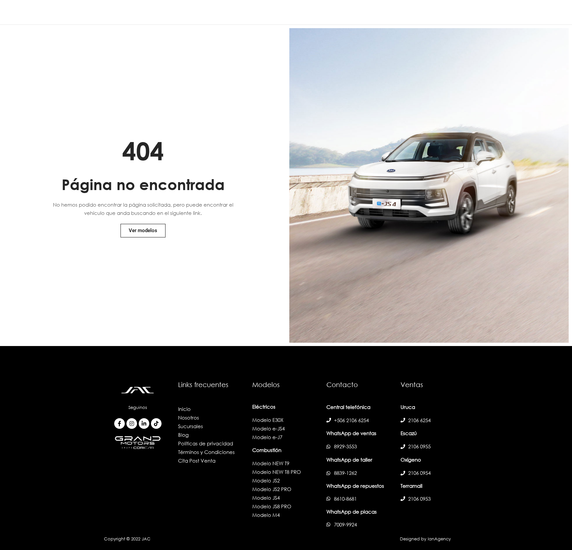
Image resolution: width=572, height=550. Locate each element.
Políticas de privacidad (205, 443)
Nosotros (188, 417)
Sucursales (190, 426)
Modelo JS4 (266, 497)
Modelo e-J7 (267, 437)
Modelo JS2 (266, 480)
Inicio (184, 409)
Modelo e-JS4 (268, 428)
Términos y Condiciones (206, 452)
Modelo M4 (266, 515)
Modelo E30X (267, 420)
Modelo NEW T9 (270, 463)
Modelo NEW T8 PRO (276, 472)
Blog (183, 434)
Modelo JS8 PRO (271, 506)
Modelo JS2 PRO (271, 489)
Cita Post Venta (196, 460)
